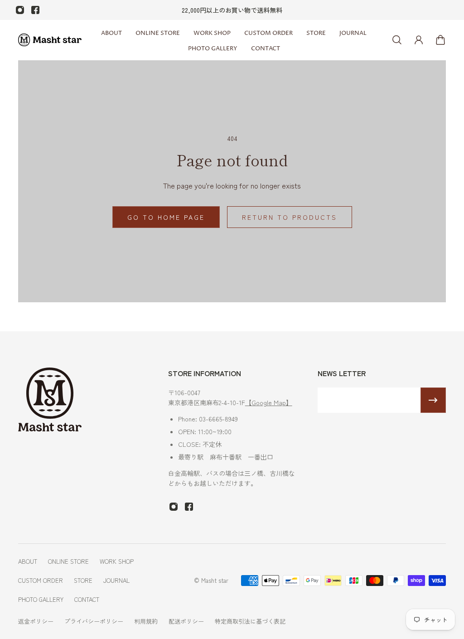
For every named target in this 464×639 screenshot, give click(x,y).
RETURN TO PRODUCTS (289, 217)
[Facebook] (35, 10)
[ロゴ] (50, 40)
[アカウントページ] (419, 40)
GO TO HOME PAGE (166, 217)
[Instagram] (20, 10)
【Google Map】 (268, 402)
